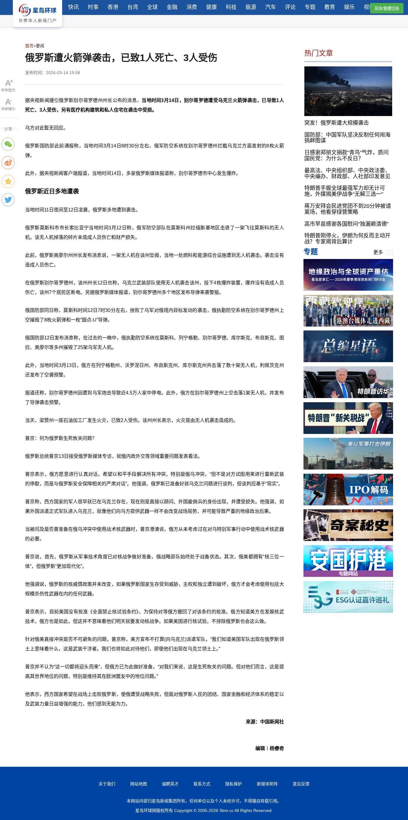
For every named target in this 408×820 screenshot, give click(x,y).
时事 (93, 7)
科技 (231, 7)
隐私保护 (233, 783)
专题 (310, 7)
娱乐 (349, 7)
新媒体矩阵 (267, 783)
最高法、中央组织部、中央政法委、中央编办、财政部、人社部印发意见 (347, 173)
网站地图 (138, 783)
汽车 (270, 7)
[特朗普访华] (348, 396)
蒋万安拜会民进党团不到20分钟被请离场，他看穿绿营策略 (347, 209)
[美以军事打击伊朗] (348, 467)
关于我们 (107, 783)
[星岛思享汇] (348, 289)
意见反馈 (301, 783)
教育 (329, 7)
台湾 (132, 7)
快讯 (73, 7)
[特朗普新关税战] (348, 432)
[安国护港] (348, 575)
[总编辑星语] (348, 360)
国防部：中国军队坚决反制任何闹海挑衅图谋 (347, 138)
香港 (113, 7)
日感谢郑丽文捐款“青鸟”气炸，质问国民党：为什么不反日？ (346, 155)
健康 (211, 7)
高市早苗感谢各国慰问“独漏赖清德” (346, 224)
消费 (191, 7)
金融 (172, 7)
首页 (29, 45)
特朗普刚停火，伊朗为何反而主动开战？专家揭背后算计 (347, 239)
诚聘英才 (170, 783)
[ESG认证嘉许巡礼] (348, 611)
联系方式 (202, 783)
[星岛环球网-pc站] (37, 28)
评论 (290, 7)
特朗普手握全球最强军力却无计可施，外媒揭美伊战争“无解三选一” (344, 191)
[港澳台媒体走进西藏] (348, 324)
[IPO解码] (348, 503)
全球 (152, 7)
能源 (251, 7)
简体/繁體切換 (387, 8)
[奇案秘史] (348, 539)
